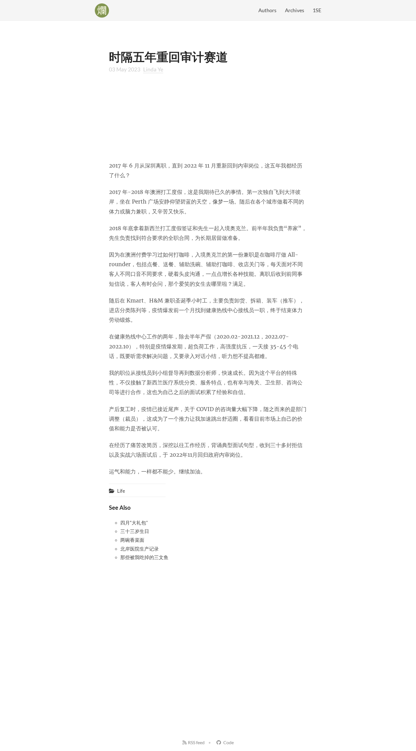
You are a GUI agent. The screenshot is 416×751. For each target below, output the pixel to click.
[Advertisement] (208, 116)
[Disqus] (208, 637)
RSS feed (196, 742)
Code (228, 742)
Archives (294, 10)
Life (121, 491)
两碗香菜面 (132, 540)
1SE (317, 10)
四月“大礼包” (134, 523)
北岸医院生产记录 (139, 549)
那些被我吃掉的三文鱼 (144, 557)
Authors (267, 10)
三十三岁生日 (134, 531)
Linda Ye (153, 69)
